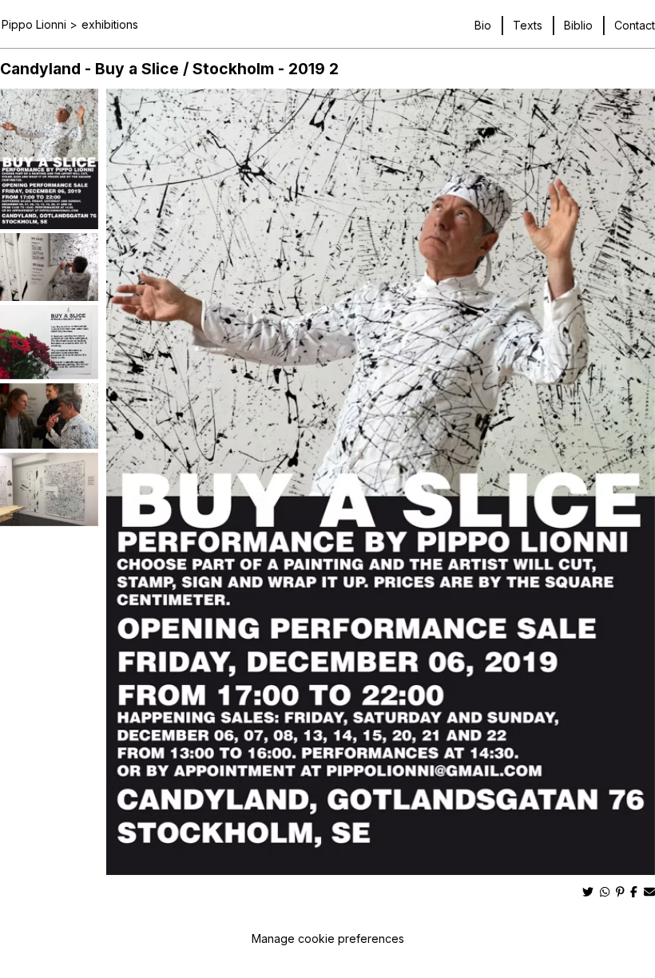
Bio (482, 25)
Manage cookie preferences (328, 938)
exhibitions (109, 24)
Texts (527, 25)
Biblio (578, 25)
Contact (634, 25)
